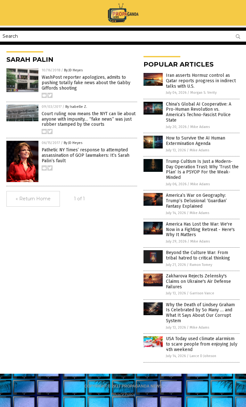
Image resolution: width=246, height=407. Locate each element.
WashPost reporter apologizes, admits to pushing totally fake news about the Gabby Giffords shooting (86, 83)
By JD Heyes (73, 70)
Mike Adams (200, 127)
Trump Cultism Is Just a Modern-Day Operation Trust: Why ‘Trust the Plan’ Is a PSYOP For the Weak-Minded (202, 169)
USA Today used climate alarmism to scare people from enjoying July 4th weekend (201, 344)
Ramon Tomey (201, 265)
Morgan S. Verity (203, 93)
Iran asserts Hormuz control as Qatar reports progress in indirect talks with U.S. (201, 81)
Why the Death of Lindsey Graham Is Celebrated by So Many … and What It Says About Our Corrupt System (200, 312)
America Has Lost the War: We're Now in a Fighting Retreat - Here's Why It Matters (200, 229)
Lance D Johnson (203, 356)
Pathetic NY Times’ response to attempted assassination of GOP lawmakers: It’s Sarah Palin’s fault (85, 155)
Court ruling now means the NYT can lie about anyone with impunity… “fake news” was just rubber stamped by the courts (88, 119)
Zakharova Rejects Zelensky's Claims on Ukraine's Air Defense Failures (198, 281)
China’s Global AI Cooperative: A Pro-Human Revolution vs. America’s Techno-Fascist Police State (198, 112)
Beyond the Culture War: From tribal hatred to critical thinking (198, 255)
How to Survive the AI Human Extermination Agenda (195, 140)
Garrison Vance (202, 293)
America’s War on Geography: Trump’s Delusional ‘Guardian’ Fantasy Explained (196, 201)
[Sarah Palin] (123, 21)
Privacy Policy (123, 394)
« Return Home (33, 199)
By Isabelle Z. (76, 107)
